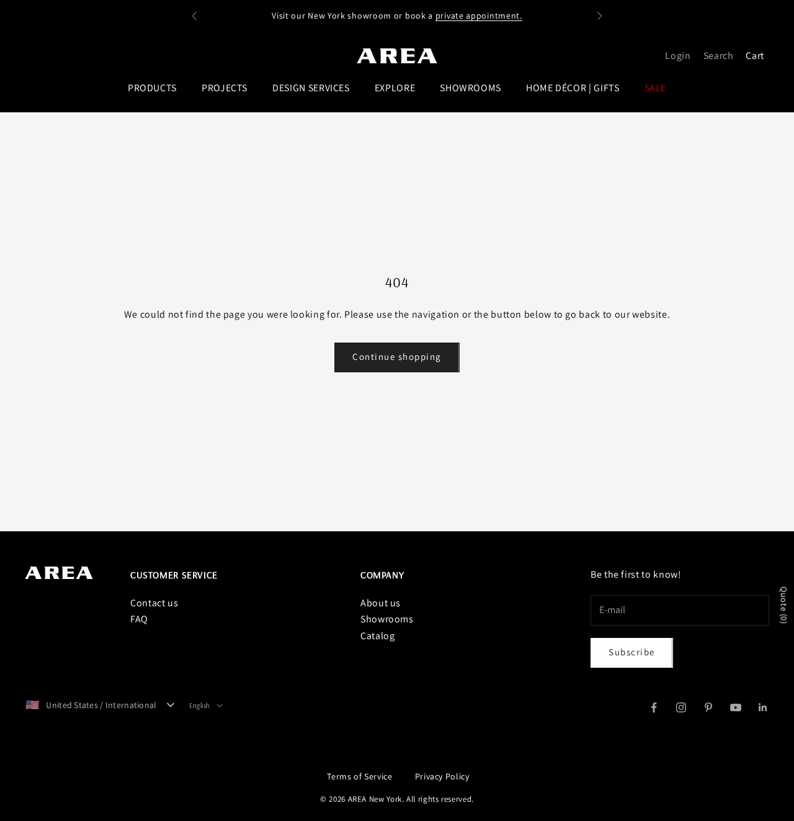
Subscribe (632, 652)
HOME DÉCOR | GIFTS (573, 87)
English (199, 705)
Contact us (154, 602)
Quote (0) (784, 605)
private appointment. (478, 15)
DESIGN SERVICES (311, 87)
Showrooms (387, 619)
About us (380, 602)
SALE (656, 87)
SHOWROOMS (470, 87)
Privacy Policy (442, 776)
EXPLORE (395, 87)
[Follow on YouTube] (735, 707)
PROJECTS (225, 87)
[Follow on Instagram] (681, 707)
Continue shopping (397, 356)
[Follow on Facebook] (654, 707)
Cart (755, 55)
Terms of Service (359, 776)
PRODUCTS (152, 87)
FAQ (139, 619)
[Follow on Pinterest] (708, 707)
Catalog (377, 635)
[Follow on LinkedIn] (763, 707)
